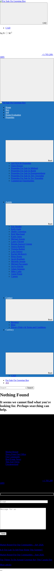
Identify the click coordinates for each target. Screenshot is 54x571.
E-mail (3, 499)
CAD (44, 23)
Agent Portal (16, 274)
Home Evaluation (13, 115)
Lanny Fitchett (17, 241)
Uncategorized (12, 464)
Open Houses (17, 166)
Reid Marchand (18, 234)
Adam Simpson (18, 269)
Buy (7, 110)
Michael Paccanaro (19, 264)
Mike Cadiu (16, 271)
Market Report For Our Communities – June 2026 (22, 555)
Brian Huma (16, 256)
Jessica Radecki (18, 246)
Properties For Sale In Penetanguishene (28, 173)
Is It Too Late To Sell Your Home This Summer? (21, 550)
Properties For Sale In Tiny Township (27, 176)
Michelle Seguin (18, 261)
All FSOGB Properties (21, 163)
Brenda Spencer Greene (21, 244)
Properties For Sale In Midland (24, 168)
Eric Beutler (16, 226)
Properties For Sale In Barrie (23, 171)
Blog (13, 325)
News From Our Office (16, 454)
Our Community (13, 457)
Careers (14, 276)
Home (8, 107)
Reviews (15, 322)
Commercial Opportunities (22, 181)
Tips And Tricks (13, 462)
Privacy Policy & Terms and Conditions (28, 327)
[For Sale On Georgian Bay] (13, 1)
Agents (9, 202)
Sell (7, 112)
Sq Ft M (6, 33)
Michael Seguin (18, 239)
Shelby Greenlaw (18, 231)
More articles (5, 565)
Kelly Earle (16, 229)
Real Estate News (13, 459)
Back (50, 161)
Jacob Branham (18, 259)
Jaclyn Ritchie (17, 266)
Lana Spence (16, 251)
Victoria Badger (18, 249)
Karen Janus (16, 236)
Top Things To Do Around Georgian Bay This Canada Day (26, 560)
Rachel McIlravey (19, 254)
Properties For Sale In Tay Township (27, 178)
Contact (9, 298)
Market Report (12, 452)
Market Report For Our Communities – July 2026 (22, 545)
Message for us (6, 506)
